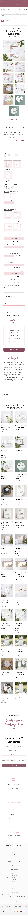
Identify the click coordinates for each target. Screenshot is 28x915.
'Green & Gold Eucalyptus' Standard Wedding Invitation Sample (19, 525)
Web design (11, 908)
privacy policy (8, 760)
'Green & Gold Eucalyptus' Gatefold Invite (6, 550)
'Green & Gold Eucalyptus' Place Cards (19, 600)
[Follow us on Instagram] (21, 845)
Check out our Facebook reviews (14, 802)
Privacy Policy (14, 885)
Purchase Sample (14, 119)
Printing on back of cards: (10, 271)
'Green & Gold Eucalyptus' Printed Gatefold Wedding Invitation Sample (19, 627)
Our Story (14, 854)
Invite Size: (6, 158)
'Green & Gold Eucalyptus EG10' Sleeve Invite (13, 23)
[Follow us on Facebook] (14, 845)
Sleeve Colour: (7, 184)
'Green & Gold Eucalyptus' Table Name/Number (5, 427)
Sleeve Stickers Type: (8, 253)
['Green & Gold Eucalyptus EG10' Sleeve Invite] (8, 67)
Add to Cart (14, 350)
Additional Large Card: (9, 236)
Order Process (14, 872)
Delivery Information (14, 883)
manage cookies (12, 4)
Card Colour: (6, 152)
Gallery (14, 873)
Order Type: (6, 209)
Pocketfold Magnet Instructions (14, 877)
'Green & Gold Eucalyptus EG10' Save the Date (19, 501)
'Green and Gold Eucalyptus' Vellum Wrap (5, 674)
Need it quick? (14, 875)
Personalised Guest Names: (10, 244)
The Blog (14, 879)
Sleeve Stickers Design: (9, 262)
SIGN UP (14, 765)
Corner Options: (7, 191)
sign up (12, 901)
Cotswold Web (18, 908)
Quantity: (9, 312)
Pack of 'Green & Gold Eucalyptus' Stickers (19, 476)
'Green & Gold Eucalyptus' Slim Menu (5, 651)
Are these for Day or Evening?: (11, 200)
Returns (14, 866)
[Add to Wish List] (25, 27)
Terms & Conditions (14, 887)
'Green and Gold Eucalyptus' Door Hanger (5, 698)
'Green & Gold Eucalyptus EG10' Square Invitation (19, 452)
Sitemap (14, 858)
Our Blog (14, 856)
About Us (14, 881)
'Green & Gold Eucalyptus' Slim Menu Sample (19, 651)
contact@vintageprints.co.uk (14, 818)
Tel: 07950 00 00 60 (14, 832)
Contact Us (14, 852)
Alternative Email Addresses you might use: (13, 286)
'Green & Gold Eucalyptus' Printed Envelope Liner (5, 501)
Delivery (14, 864)
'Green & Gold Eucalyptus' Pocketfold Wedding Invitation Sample (20, 576)
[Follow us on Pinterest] (17, 845)
